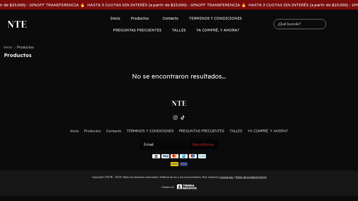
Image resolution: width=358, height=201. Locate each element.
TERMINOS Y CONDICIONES (215, 18)
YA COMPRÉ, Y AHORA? (217, 30)
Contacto (170, 18)
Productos (140, 18)
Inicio (115, 18)
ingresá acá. (226, 177)
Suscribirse (203, 144)
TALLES (179, 30)
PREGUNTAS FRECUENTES (137, 30)
